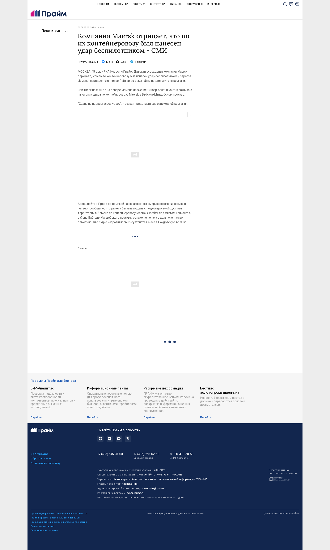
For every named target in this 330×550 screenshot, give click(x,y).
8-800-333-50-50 (181, 455)
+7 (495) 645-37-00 (110, 454)
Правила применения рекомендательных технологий (59, 522)
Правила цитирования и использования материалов (59, 513)
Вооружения (195, 4)
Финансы (176, 4)
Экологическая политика (44, 530)
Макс (109, 61)
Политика (139, 4)
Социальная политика (42, 526)
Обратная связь (41, 458)
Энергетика (157, 4)
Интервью (214, 4)
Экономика (120, 4)
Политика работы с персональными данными (55, 517)
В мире (82, 248)
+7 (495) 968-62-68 (146, 455)
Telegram (140, 61)
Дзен (124, 61)
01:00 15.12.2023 (87, 27)
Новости (103, 4)
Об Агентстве (39, 453)
